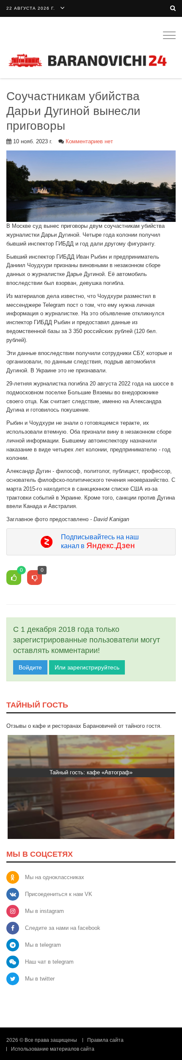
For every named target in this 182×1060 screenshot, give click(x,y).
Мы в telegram (43, 945)
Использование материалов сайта (52, 1049)
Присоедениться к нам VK (58, 894)
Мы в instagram (44, 911)
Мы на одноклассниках (54, 877)
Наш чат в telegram (49, 962)
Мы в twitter (40, 978)
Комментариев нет (89, 141)
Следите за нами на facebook (62, 928)
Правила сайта (105, 1040)
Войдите (30, 667)
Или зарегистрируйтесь (87, 667)
